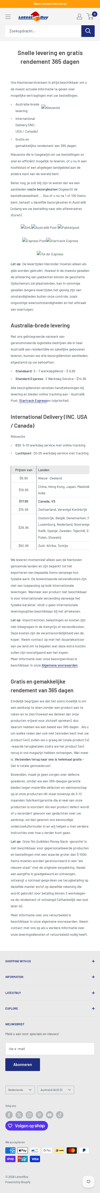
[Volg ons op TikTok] (59, 1115)
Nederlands (15, 1089)
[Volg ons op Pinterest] (39, 1115)
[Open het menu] (8, 17)
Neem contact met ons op (50, 3)
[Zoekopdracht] (88, 31)
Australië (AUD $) (51, 1089)
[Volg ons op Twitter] (19, 1115)
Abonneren (22, 1064)
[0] (90, 16)
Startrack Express (33, 400)
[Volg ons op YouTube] (49, 1115)
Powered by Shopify (17, 1182)
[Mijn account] (79, 16)
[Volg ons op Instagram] (29, 1115)
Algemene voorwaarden (60, 665)
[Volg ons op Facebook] (9, 1115)
